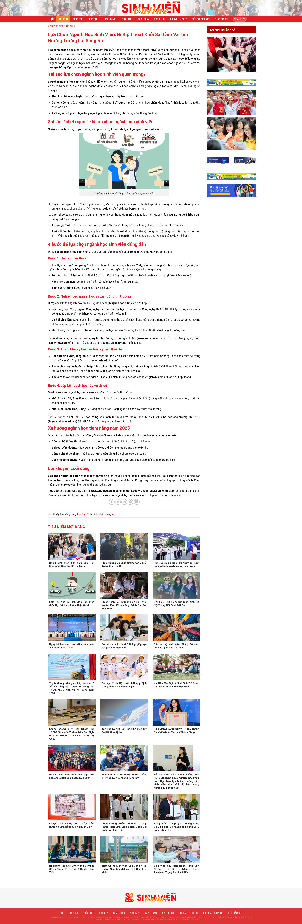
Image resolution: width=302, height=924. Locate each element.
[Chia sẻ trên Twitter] (118, 502)
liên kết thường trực (106, 514)
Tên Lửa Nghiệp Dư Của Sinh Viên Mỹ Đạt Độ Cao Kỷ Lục (124, 730)
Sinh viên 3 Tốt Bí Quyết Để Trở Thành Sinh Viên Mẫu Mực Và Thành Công (176, 730)
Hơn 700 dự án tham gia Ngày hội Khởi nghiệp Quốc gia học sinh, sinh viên (176, 564)
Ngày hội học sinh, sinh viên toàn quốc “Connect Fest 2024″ (71, 646)
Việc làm (126, 19)
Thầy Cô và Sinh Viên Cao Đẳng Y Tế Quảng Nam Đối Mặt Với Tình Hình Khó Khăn (124, 869)
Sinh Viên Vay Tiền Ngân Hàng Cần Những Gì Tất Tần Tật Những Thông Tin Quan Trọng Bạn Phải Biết (176, 869)
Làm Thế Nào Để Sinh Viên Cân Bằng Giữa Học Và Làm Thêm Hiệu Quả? (71, 603)
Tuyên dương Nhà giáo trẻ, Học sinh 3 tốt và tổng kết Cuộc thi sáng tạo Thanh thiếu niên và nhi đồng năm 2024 (71, 688)
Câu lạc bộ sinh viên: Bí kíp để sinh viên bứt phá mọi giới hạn (176, 646)
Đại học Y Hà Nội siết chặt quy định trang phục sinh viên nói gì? (124, 685)
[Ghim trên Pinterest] (130, 502)
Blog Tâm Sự (221, 19)
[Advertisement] (151, 902)
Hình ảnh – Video (178, 19)
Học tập (93, 19)
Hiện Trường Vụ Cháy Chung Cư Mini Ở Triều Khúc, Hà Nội (124, 564)
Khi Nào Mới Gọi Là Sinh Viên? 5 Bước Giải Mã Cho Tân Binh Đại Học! (176, 685)
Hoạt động (109, 19)
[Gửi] (243, 19)
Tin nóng (63, 19)
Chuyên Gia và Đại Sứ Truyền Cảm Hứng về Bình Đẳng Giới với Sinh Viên (71, 825)
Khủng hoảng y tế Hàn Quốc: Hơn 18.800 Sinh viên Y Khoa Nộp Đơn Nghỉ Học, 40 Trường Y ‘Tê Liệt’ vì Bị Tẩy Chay (71, 733)
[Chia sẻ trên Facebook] (112, 502)
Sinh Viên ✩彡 (55, 25)
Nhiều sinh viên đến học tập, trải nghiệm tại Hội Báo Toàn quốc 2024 (71, 776)
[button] (250, 19)
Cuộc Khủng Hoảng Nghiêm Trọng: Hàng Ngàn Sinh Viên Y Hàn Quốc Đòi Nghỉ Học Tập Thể (124, 827)
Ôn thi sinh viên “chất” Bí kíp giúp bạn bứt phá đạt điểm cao (124, 646)
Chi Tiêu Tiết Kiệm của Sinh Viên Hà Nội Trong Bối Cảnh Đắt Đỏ (176, 603)
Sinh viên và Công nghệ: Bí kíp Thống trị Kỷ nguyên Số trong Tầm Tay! (124, 776)
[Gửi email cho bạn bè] (124, 502)
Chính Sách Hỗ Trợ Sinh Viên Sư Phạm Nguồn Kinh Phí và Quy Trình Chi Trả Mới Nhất (124, 605)
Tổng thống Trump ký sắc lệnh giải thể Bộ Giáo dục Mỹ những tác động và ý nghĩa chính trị (176, 827)
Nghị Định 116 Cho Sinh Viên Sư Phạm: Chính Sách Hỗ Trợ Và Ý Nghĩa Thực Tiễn (71, 869)
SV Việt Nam (143, 19)
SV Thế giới (159, 19)
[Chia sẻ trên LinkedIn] (137, 502)
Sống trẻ (77, 19)
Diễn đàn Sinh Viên (201, 19)
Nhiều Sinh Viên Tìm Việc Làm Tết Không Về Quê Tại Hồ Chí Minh (71, 564)
